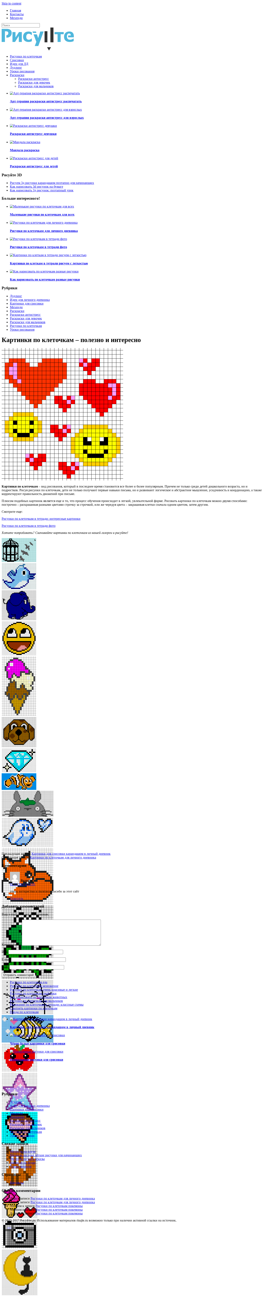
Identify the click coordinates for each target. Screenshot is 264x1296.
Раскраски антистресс (33, 78)
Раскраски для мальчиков (36, 86)
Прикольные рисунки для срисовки (36, 1059)
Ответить (16, 898)
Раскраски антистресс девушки (33, 134)
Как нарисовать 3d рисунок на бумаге (36, 186)
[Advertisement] (125, 823)
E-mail (6, 959)
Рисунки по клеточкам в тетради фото (38, 247)
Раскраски (17, 75)
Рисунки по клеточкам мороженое (34, 986)
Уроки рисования (22, 71)
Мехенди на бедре (22, 1162)
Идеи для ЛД (19, 64)
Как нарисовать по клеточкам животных (38, 997)
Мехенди (16, 18)
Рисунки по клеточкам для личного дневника (44, 231)
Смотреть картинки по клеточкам (33, 1008)
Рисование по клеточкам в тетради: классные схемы (47, 1004)
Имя (5, 952)
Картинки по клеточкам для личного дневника (63, 857)
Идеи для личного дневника (30, 299)
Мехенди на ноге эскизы (27, 1159)
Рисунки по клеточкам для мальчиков (36, 1001)
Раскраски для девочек (34, 82)
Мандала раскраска (24, 150)
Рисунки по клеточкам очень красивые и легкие (44, 989)
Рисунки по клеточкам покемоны (59, 1206)
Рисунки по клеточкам (26, 56)
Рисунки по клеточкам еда (28, 982)
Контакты (17, 14)
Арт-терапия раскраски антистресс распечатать (46, 101)
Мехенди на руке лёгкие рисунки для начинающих (46, 1155)
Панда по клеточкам (24, 1012)
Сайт (5, 967)
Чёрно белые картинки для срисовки (37, 1043)
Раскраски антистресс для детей (34, 166)
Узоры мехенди (21, 1166)
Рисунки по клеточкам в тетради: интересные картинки (41, 518)
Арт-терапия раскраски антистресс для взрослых (47, 117)
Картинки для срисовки (27, 303)
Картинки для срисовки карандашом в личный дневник (71, 853)
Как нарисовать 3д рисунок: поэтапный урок (41, 190)
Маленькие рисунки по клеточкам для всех (42, 214)
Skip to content (11, 3)
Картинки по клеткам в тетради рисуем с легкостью (49, 263)
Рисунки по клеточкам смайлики (33, 993)
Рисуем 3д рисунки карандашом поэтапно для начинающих (52, 183)
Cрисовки (17, 60)
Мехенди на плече (23, 1151)
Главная (15, 10)
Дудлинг (16, 67)
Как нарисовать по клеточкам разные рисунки (45, 279)
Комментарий (11, 944)
